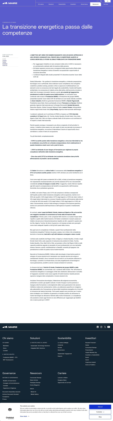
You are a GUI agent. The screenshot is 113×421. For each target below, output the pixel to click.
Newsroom (36, 373)
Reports (60, 356)
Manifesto (6, 345)
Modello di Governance (9, 380)
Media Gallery (35, 394)
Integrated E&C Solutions (38, 348)
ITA (101, 1)
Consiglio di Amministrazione (11, 383)
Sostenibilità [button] (62, 4)
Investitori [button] (73, 4)
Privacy (4, 399)
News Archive (34, 380)
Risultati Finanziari (90, 342)
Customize (99, 412)
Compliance (5, 396)
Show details (23, 416)
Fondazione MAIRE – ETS (10, 357)
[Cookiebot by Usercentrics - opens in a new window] (10, 418)
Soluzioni (35, 338)
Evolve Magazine (35, 385)
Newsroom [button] (97, 4)
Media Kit (33, 391)
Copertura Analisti (90, 362)
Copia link (4, 65)
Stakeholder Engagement (65, 353)
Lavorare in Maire (62, 377)
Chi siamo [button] (41, 4)
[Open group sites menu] (108, 1)
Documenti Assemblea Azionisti (11, 391)
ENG (98, 1)
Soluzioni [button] (51, 4)
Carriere (62, 373)
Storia (4, 348)
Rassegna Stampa (35, 382)
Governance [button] (84, 4)
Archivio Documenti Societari (10, 394)
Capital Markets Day (91, 352)
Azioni (87, 359)
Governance (61, 350)
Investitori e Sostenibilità (92, 355)
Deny (100, 417)
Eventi (87, 357)
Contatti (5, 350)
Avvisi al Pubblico (90, 364)
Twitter (4, 62)
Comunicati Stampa (90, 347)
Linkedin (4, 60)
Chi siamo (7, 338)
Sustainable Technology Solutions (40, 345)
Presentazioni (89, 350)
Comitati (5, 385)
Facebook (4, 63)
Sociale (60, 347)
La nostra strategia (63, 342)
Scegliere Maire (62, 380)
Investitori (90, 338)
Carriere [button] (105, 4)
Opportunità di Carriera (64, 382)
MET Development (8, 359)
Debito (87, 345)
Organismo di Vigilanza (9, 388)
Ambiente (60, 345)
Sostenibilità (64, 338)
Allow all (100, 406)
